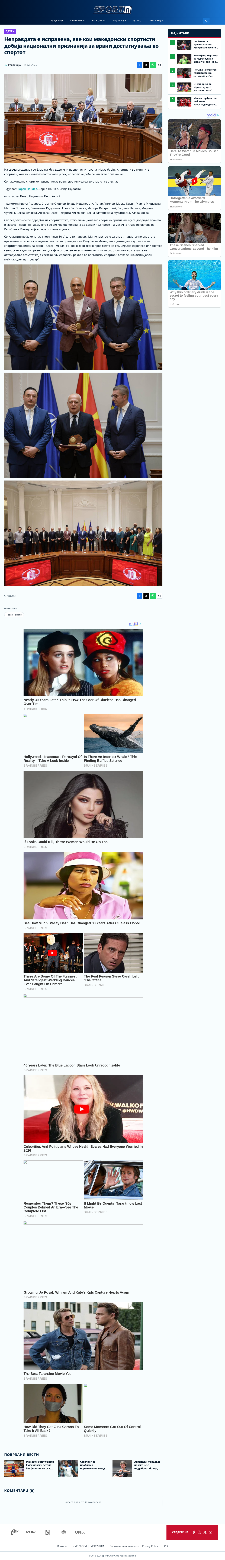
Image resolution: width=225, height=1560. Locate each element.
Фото (137, 20)
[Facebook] (193, 1532)
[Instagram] (199, 1532)
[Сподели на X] (146, 65)
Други (10, 31)
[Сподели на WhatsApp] (153, 65)
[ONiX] (80, 1532)
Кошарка (77, 20)
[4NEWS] (47, 1532)
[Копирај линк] (159, 65)
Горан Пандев (27, 189)
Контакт (62, 1546)
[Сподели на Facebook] (139, 65)
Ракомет (99, 20)
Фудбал (57, 20)
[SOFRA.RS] (63, 1532)
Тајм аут (119, 20)
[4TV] (15, 1532)
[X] (205, 1532)
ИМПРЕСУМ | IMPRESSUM (88, 1546)
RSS (165, 1546)
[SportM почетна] (112, 10)
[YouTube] (210, 1532)
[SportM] (31, 1532)
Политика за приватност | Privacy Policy (134, 1546)
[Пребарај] (206, 21)
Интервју (156, 20)
